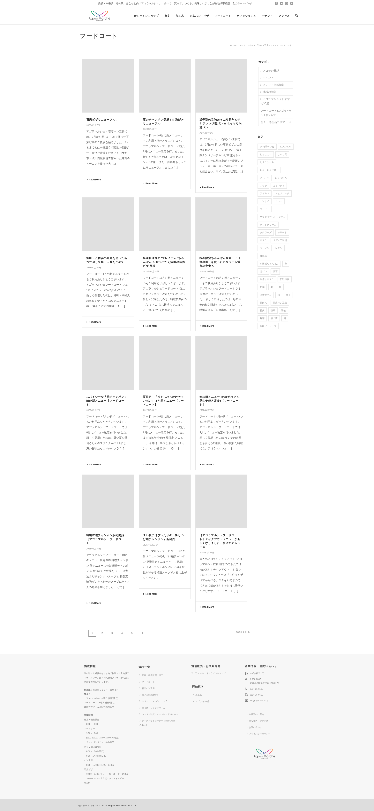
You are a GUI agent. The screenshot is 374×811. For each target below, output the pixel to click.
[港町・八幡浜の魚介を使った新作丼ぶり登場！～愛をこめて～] (108, 224)
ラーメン (264, 248)
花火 (262, 310)
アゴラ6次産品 (202, 701)
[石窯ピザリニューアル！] (108, 86)
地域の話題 (269, 91)
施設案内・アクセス (258, 721)
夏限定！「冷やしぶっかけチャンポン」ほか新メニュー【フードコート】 (163, 400)
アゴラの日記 (271, 70)
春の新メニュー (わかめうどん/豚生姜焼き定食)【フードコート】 (220, 400)
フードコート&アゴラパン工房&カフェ (258, 45)
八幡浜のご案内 (256, 714)
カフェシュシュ (246, 15)
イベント (268, 77)
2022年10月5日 (206, 271)
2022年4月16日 (206, 410)
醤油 (283, 310)
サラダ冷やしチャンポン (273, 217)
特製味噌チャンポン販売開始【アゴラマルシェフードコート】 (105, 539)
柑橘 (262, 287)
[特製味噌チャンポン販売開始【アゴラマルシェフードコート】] (108, 501)
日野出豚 (284, 279)
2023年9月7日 (93, 125)
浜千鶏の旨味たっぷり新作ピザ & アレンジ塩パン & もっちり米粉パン (220, 123)
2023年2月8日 (206, 133)
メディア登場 (280, 240)
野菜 (262, 318)
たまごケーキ (267, 162)
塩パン (263, 271)
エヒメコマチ (282, 193)
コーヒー (264, 209)
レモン (278, 248)
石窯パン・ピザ (199, 15)
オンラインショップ (146, 15)
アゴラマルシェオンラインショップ (208, 673)
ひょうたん (281, 178)
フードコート (223, 15)
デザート (282, 232)
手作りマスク (267, 279)
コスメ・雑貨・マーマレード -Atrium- (160, 714)
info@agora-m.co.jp (259, 700)
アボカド (264, 193)
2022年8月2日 (93, 410)
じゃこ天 (282, 154)
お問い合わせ (255, 727)
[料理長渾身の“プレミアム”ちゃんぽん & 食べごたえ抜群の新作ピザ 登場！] (165, 224)
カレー (278, 201)
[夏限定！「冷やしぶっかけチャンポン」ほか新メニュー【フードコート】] (165, 363)
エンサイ (264, 201)
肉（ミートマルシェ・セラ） (156, 701)
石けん (263, 302)
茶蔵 (273, 310)
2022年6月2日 (149, 410)
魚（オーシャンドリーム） (155, 708)
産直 (167, 15)
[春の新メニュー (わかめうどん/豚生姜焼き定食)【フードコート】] (221, 363)
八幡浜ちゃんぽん (269, 263)
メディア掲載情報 (274, 84)
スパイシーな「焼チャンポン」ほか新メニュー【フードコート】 (106, 400)
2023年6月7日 (149, 129)
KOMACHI (285, 146)
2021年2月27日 (206, 552)
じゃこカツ (266, 154)
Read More (95, 179)
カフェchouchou (150, 695)
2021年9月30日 (93, 548)
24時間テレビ (267, 146)
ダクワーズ (266, 232)
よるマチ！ (279, 185)
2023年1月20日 (93, 267)
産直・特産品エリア (272, 122)
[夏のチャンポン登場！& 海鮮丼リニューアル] (165, 86)
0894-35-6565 (256, 689)
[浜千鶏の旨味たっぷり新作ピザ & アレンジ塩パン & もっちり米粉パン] (221, 86)
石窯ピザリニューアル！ (102, 119)
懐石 (275, 271)
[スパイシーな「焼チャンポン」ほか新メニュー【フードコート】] (108, 363)
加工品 (180, 15)
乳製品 (263, 256)
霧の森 (274, 318)
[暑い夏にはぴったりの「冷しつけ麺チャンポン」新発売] (165, 501)
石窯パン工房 (280, 302)
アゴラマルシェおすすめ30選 (275, 101)
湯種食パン (266, 295)
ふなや (263, 185)
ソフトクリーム (268, 224)
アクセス (284, 15)
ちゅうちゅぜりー (269, 170)
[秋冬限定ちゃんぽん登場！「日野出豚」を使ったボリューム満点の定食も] (221, 224)
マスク (263, 240)
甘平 (288, 295)
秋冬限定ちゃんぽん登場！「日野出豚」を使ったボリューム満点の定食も (219, 261)
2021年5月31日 (150, 545)
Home (233, 45)
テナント (267, 15)
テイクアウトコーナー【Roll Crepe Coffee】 (157, 723)
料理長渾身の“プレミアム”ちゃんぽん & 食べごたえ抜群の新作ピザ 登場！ (164, 261)
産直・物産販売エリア (152, 675)
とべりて (264, 178)
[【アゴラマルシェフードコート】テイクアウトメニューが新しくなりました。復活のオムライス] (221, 501)
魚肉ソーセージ (268, 326)
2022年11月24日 (151, 271)
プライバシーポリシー (259, 734)
